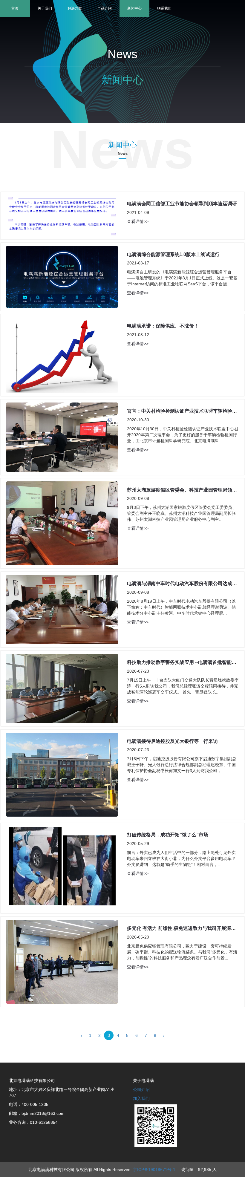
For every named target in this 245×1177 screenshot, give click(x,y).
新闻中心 (134, 8)
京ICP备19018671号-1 (154, 1169)
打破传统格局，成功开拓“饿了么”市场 (167, 834)
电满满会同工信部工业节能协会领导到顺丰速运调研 (182, 203)
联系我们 (164, 8)
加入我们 (141, 1098)
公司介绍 (141, 1089)
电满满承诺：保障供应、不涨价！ (163, 325)
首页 (15, 8)
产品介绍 (104, 8)
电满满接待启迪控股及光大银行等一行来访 (172, 741)
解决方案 (75, 8)
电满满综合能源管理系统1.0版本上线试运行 (173, 254)
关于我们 (45, 8)
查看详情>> (137, 221)
